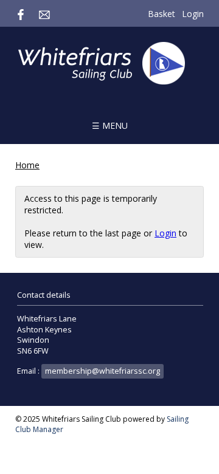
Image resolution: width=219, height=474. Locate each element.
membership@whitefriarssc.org (102, 371)
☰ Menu (110, 125)
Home (27, 165)
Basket (161, 13)
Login (193, 13)
